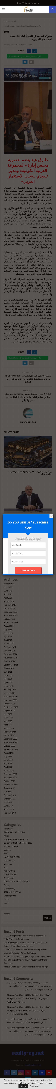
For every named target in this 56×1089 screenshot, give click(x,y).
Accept (23, 1086)
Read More (34, 1086)
